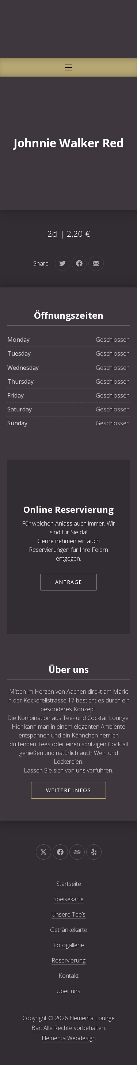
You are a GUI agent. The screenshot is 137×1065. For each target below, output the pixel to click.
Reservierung (68, 960)
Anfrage (68, 581)
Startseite (68, 884)
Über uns (68, 991)
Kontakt (68, 976)
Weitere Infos (68, 790)
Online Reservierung (68, 509)
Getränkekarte (68, 930)
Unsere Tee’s (68, 914)
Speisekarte (68, 899)
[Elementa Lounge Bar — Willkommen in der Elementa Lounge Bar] (68, 29)
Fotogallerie (68, 945)
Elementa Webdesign (69, 1038)
